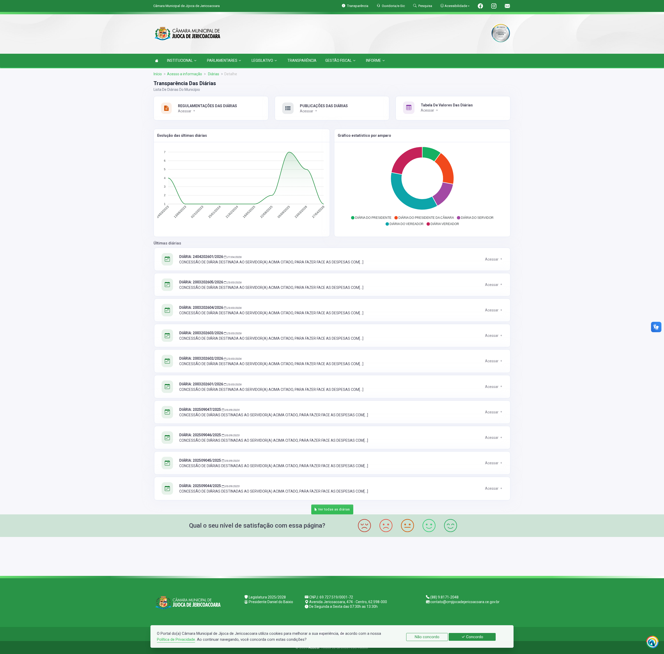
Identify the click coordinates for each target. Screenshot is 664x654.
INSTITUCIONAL (180, 60)
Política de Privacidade (176, 639)
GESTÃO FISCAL (338, 60)
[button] (371, 218)
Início (158, 74)
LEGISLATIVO (262, 60)
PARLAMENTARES (222, 60)
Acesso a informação (184, 74)
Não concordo (427, 637)
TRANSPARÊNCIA (301, 60)
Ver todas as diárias (333, 509)
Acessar (185, 111)
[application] (241, 185)
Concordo (474, 637)
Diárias (213, 74)
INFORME (373, 60)
